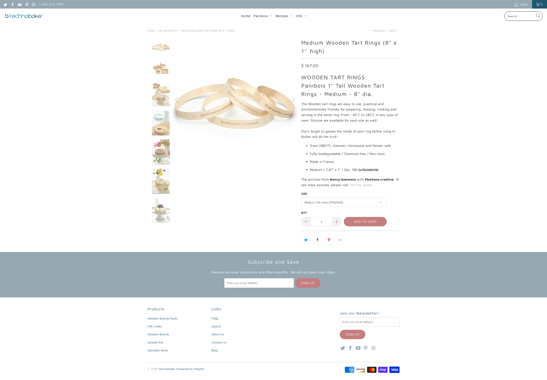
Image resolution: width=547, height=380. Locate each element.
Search (216, 326)
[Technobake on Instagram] (34, 4)
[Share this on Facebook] (317, 239)
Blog (215, 350)
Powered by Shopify (190, 369)
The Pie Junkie (361, 185)
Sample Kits (155, 342)
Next (393, 30)
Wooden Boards (158, 334)
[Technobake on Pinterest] (26, 4)
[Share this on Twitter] (306, 239)
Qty (304, 212)
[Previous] (177, 100)
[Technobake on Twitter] (5, 4)
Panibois (261, 16)
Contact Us (219, 342)
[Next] (293, 100)
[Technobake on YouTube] (19, 4)
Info (300, 16)
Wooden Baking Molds (162, 318)
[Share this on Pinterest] (329, 239)
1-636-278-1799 (51, 4)
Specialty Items (157, 350)
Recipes (282, 16)
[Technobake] (24, 16)
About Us (218, 334)
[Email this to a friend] (340, 239)
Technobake (167, 369)
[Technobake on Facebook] (12, 4)
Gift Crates (154, 326)
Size (304, 193)
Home (245, 16)
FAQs (215, 318)
